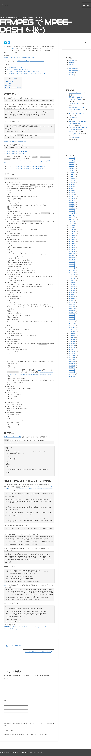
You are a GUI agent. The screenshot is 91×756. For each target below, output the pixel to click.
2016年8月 (72, 335)
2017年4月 (72, 319)
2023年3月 (72, 190)
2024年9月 (72, 174)
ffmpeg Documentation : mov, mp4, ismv (15, 141)
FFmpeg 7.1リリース (74, 133)
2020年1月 (72, 251)
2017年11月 (72, 304)
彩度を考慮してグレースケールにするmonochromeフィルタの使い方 (78, 123)
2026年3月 (72, 162)
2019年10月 (72, 258)
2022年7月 (72, 201)
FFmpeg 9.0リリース (75, 93)
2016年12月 (72, 327)
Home (6, 5)
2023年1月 (72, 194)
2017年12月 (72, 302)
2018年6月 (72, 290)
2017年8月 (72, 311)
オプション (8, 83)
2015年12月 (72, 351)
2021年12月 (72, 215)
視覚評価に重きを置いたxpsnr (77, 138)
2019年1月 (72, 276)
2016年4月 (72, 343)
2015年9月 (72, 357)
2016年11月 (72, 329)
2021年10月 (72, 219)
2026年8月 (72, 158)
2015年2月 (72, 372)
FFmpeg (40, 17)
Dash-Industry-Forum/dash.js (12, 437)
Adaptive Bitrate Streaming (13, 87)
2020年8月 (72, 237)
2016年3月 (72, 345)
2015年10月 (72, 355)
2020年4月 (72, 245)
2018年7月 (72, 288)
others (71, 64)
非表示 (14, 78)
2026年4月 (72, 160)
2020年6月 (72, 241)
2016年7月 (72, 337)
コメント (7, 678)
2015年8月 (72, 359)
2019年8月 (72, 262)
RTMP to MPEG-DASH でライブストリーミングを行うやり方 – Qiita (26, 73)
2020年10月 (72, 233)
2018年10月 (72, 282)
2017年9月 (72, 309)
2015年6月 (72, 364)
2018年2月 (72, 298)
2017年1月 (72, 325)
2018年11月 (72, 280)
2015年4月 (72, 368)
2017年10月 (72, 306)
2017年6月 (72, 315)
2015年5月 (72, 366)
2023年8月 (72, 182)
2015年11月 (72, 353)
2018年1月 (72, 300)
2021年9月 (72, 221)
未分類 (71, 75)
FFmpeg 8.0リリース (75, 117)
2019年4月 (72, 270)
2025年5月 (72, 168)
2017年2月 (72, 323)
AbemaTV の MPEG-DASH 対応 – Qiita (17, 69)
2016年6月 (72, 339)
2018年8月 (72, 286)
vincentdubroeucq (38, 752)
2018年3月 (72, 296)
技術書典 (71, 73)
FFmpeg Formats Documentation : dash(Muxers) (29, 168)
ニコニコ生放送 (73, 70)
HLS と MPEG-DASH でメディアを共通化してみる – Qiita (23, 71)
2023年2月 (72, 192)
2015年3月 (72, 370)
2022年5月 (72, 205)
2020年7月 (72, 239)
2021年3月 (72, 229)
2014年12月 (72, 376)
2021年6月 (72, 225)
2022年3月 (72, 209)
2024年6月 (72, 176)
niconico (71, 62)
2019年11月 (72, 256)
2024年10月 (72, 172)
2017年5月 (72, 317)
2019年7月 (72, 264)
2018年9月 (72, 284)
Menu (88, 5)
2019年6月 (72, 266)
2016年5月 (72, 341)
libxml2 (12, 48)
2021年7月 (72, 223)
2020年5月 (72, 243)
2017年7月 (72, 313)
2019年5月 (72, 268)
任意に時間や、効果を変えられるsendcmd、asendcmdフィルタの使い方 (78, 129)
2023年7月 (72, 184)
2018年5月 (72, 292)
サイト (6, 715)
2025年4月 (72, 170)
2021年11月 (72, 217)
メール (6, 708)
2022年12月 (72, 196)
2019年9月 (72, 260)
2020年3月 (72, 247)
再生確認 (8, 85)
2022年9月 (72, 198)
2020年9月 (72, 235)
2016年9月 (72, 333)
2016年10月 (72, 331)
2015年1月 (72, 374)
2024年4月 (72, 178)
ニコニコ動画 (73, 68)
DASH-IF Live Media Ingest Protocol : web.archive (30, 61)
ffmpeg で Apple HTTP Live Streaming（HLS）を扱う (19, 57)
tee (5, 585)
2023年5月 (72, 186)
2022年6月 (72, 203)
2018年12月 (72, 278)
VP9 (5, 484)
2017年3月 (72, 321)
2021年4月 (72, 227)
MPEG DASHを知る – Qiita (14, 67)
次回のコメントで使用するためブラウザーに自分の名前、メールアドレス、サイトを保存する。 (29, 724)
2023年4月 (72, 188)
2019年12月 (72, 254)
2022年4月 (72, 207)
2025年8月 (72, 166)
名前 (5, 701)
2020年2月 (72, 249)
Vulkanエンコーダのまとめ (76, 113)
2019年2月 (72, 274)
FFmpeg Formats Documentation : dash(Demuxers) (30, 166)
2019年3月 (72, 272)
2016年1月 (72, 349)
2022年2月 (72, 211)
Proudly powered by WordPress (9, 752)
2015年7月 (72, 362)
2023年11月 (72, 180)
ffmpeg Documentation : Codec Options (15, 153)
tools (70, 66)
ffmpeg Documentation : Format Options (15, 151)
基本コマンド (9, 81)
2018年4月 (72, 294)
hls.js (39, 370)
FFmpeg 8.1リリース (75, 103)
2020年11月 (72, 231)
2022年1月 (72, 213)
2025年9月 (72, 164)
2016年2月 (72, 347)
